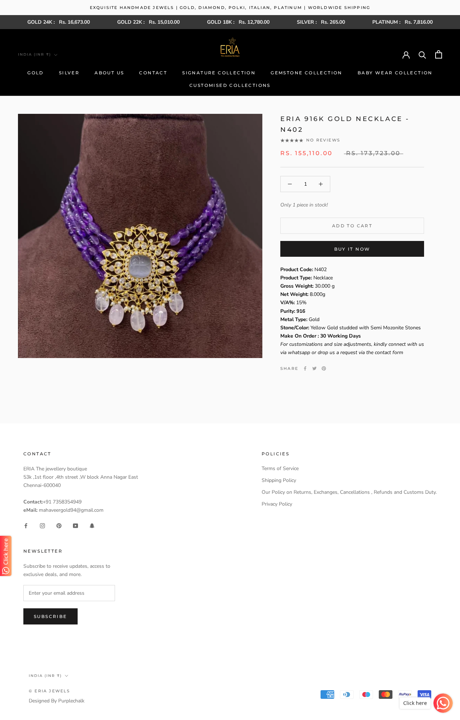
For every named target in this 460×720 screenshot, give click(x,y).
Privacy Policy (277, 504)
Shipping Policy (279, 480)
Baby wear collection (395, 72)
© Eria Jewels (49, 690)
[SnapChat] (92, 525)
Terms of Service (280, 468)
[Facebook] (305, 368)
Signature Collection (219, 72)
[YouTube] (75, 525)
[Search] (422, 54)
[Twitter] (314, 368)
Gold (35, 72)
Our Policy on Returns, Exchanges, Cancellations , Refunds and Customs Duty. (349, 492)
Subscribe (50, 616)
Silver (69, 72)
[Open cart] (438, 54)
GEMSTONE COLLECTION (306, 72)
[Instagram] (42, 525)
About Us (109, 72)
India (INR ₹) (34, 54)
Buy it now (352, 249)
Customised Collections (230, 85)
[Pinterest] (324, 368)
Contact (153, 72)
